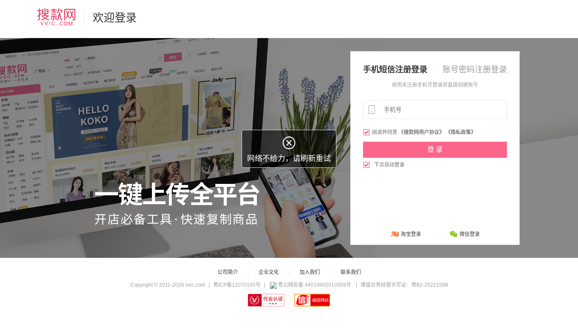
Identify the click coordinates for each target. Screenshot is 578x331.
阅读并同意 (381, 132)
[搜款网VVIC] (56, 16)
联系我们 (351, 272)
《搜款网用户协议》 (421, 132)
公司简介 (227, 272)
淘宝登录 (411, 234)
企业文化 (269, 272)
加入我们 (310, 272)
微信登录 (470, 234)
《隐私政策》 (461, 132)
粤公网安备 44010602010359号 (314, 285)
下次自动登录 (384, 165)
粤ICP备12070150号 (237, 285)
